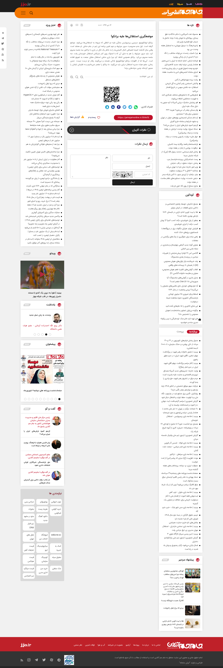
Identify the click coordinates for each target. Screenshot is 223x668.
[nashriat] (182, 13)
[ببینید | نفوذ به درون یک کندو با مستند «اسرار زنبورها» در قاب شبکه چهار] (42, 275)
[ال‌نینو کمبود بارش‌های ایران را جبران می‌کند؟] (56, 426)
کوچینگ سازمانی (44, 559)
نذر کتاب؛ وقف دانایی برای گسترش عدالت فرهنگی (37, 481)
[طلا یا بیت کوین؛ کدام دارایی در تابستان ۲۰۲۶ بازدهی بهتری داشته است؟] (192, 624)
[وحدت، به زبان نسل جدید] (57, 318)
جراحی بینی (29, 502)
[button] (50, 334)
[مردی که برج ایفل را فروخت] (192, 610)
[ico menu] (24, 13)
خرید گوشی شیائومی (56, 511)
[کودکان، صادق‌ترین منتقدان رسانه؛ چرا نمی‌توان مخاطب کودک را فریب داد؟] (192, 573)
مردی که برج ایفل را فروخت (173, 608)
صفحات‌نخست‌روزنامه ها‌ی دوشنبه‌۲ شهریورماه (43, 390)
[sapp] (3, 55)
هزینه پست (42, 509)
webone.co (56, 535)
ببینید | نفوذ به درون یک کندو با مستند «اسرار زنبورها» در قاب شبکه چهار (44, 294)
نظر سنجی (78, 645)
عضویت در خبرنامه (115, 645)
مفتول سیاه (56, 557)
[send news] (77, 25)
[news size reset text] (76, 77)
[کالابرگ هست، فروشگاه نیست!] (192, 592)
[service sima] (180, 4)
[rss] (3, 61)
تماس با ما (156, 645)
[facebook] (119, 107)
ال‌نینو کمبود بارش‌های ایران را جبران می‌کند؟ (37, 433)
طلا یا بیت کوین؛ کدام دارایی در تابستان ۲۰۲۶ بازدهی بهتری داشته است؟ (173, 624)
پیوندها (136, 645)
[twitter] (3, 44)
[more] (165, 560)
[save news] (82, 25)
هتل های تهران (30, 537)
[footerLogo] (185, 645)
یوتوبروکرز (43, 502)
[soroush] (107, 107)
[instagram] (3, 33)
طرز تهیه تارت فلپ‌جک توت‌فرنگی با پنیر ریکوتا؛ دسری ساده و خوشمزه (179, 320)
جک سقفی (56, 568)
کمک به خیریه (58, 548)
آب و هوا (101, 645)
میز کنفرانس (29, 576)
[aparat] (3, 50)
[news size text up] (71, 77)
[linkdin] (113, 107)
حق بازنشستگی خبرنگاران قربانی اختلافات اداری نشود (37, 464)
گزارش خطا (75, 117)
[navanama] (199, 4)
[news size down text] (81, 77)
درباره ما (145, 645)
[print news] (71, 25)
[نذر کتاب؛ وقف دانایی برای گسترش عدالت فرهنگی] (56, 477)
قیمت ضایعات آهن (29, 548)
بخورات (31, 509)
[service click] (171, 4)
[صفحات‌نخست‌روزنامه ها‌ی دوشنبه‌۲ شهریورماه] (42, 369)
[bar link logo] (25, 5)
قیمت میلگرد (29, 568)
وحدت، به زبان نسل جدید (40, 315)
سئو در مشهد (29, 516)
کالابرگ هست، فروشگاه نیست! (172, 600)
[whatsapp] (136, 107)
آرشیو (128, 645)
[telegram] (3, 39)
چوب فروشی (56, 502)
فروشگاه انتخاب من (43, 537)
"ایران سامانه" (184, 663)
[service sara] (189, 4)
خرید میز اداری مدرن (43, 570)
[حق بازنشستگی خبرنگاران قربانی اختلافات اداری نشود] (56, 460)
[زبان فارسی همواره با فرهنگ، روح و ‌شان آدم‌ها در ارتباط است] (56, 444)
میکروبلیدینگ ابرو (42, 548)
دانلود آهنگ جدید (42, 518)
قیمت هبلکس (31, 559)
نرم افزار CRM (31, 525)
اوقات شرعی (90, 645)
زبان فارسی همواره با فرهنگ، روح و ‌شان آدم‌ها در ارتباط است (37, 444)
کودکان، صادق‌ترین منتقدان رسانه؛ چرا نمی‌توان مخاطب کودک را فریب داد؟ (174, 574)
